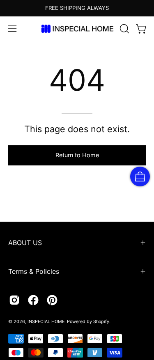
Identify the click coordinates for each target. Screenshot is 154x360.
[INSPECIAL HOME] (77, 28)
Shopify (101, 321)
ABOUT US (25, 242)
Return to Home (77, 154)
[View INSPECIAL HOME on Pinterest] (52, 300)
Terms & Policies (33, 271)
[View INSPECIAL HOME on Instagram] (14, 300)
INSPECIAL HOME (46, 321)
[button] (123, 28)
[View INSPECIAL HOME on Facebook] (33, 300)
